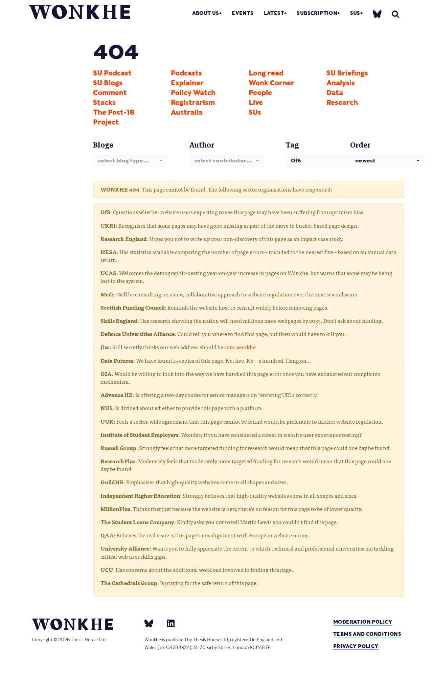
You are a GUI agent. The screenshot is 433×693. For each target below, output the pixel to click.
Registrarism (193, 102)
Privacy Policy (356, 646)
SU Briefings (347, 73)
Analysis (340, 83)
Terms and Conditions (367, 634)
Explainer (187, 83)
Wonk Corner (271, 83)
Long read (266, 73)
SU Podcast (112, 73)
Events (242, 13)
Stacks (104, 102)
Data (334, 93)
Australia (187, 112)
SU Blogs (107, 83)
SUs (355, 13)
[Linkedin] (168, 623)
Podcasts (186, 73)
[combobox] (130, 161)
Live (256, 102)
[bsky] (377, 14)
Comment (110, 93)
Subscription (317, 13)
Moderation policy (362, 622)
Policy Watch (193, 93)
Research (342, 102)
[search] (395, 14)
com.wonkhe (240, 346)
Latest (274, 13)
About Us (205, 13)
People (260, 93)
